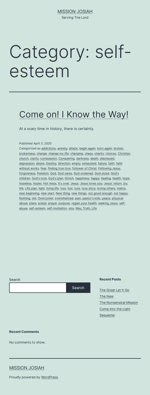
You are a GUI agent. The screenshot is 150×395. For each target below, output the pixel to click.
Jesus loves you (91, 183)
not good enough (100, 193)
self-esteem (37, 208)
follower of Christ (84, 168)
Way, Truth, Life (86, 208)
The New (107, 296)
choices (111, 153)
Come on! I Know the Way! (73, 114)
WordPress (49, 377)
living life (52, 188)
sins (71, 208)
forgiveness (27, 173)
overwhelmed (64, 198)
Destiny (51, 163)
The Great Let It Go (114, 290)
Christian (124, 153)
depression (26, 163)
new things (79, 193)
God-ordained (83, 173)
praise (42, 203)
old (34, 198)
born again (104, 148)
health (116, 178)
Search (14, 280)
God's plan (55, 178)
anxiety (62, 148)
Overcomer (45, 198)
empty (76, 163)
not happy (121, 193)
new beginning (29, 193)
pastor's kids (91, 198)
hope (126, 178)
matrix (121, 188)
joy (125, 183)
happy (95, 178)
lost (70, 188)
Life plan (31, 188)
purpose (64, 203)
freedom (43, 173)
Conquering (67, 158)
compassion (48, 158)
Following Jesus (109, 168)
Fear (43, 168)
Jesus (74, 183)
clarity (34, 158)
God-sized (102, 173)
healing (106, 178)
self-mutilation (57, 208)
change (42, 153)
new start (47, 193)
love (77, 188)
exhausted (89, 163)
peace (106, 198)
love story (88, 188)
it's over (63, 183)
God (53, 173)
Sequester (107, 315)
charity (99, 153)
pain (78, 198)
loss (63, 188)
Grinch (69, 178)
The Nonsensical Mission (119, 302)
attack (73, 148)
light (42, 188)
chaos (89, 153)
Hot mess (49, 183)
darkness (82, 158)
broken (118, 148)
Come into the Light (115, 309)
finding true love (59, 168)
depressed (107, 158)
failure (102, 163)
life (21, 188)
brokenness (27, 153)
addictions (48, 148)
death (94, 158)
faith (111, 163)
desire (40, 163)
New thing (63, 193)
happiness (82, 178)
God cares (65, 173)
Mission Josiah (75, 11)
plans (32, 203)
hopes (37, 183)
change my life (58, 153)
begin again (87, 148)
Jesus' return (113, 183)
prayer (52, 203)
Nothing (24, 198)
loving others (106, 188)
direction (64, 163)
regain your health (84, 203)
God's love (39, 178)
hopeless (25, 183)
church (24, 158)
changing (76, 153)
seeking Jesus (108, 203)
